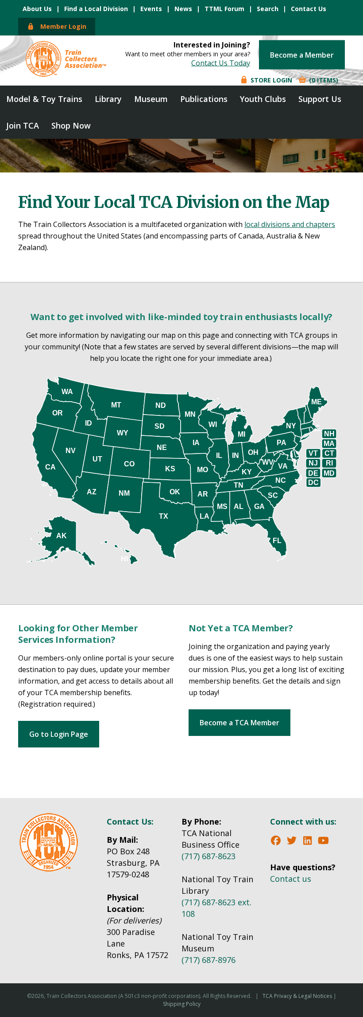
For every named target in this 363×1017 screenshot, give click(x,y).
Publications (204, 99)
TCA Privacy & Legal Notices (297, 996)
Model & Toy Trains (44, 99)
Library (108, 99)
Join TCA (22, 125)
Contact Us (308, 8)
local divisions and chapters (289, 224)
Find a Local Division (96, 8)
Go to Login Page (58, 734)
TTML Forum (224, 8)
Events (151, 8)
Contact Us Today (220, 62)
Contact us (290, 878)
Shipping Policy (182, 1004)
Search (267, 8)
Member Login (60, 26)
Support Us (319, 99)
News (183, 8)
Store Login (270, 79)
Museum (151, 99)
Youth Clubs (263, 99)
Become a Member (302, 54)
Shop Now (71, 125)
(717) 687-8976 (209, 959)
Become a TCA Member (239, 723)
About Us (37, 8)
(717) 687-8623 (209, 856)
